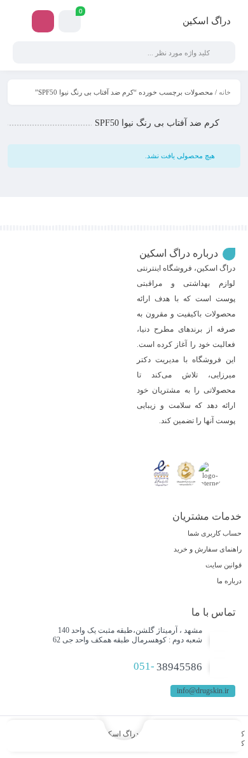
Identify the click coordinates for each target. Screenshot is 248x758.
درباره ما (229, 581)
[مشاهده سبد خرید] (69, 23)
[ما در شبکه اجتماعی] (43, 21)
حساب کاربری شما (215, 533)
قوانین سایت (223, 565)
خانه (225, 92)
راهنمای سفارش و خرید (208, 549)
